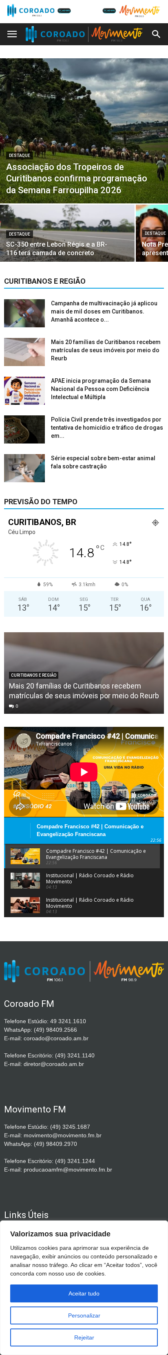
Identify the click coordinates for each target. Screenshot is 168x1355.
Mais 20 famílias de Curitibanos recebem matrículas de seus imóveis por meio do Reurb (106, 350)
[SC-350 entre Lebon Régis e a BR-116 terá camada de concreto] (67, 237)
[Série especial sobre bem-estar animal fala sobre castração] (24, 468)
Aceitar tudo (84, 1293)
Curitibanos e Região (33, 675)
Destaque (19, 155)
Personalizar (84, 1315)
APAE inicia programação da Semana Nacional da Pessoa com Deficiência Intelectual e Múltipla (101, 388)
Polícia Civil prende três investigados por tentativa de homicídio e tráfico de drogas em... (107, 427)
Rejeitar (84, 1337)
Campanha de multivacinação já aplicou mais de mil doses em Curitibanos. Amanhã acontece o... (104, 311)
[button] (156, 34)
